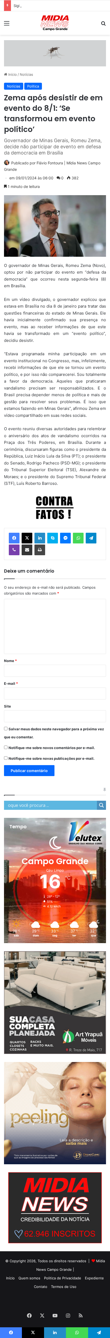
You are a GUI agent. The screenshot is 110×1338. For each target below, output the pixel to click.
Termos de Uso (63, 1286)
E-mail (11, 683)
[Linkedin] (39, 538)
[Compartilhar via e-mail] (27, 550)
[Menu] (6, 25)
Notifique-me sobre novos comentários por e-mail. (52, 748)
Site (7, 706)
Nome (10, 661)
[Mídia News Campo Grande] (55, 23)
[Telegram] (91, 538)
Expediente (94, 1278)
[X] (27, 538)
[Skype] (52, 538)
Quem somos (29, 1278)
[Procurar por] (103, 25)
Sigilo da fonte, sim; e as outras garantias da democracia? (61, 5)
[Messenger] (65, 538)
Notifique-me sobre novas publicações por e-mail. (52, 758)
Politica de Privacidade (62, 1278)
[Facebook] (14, 538)
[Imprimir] (39, 550)
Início (12, 74)
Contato (40, 1286)
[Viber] (14, 550)
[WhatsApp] (78, 538)
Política (33, 86)
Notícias (26, 74)
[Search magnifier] (101, 805)
